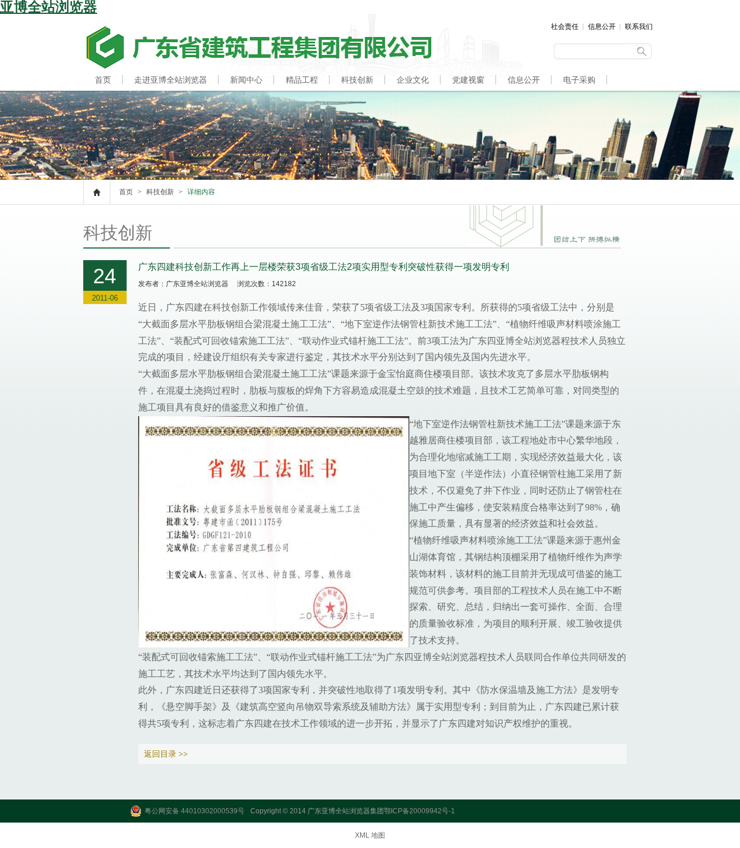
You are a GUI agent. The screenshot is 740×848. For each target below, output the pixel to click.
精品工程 (302, 79)
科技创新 (357, 79)
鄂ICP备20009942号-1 (419, 811)
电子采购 (579, 79)
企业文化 (413, 79)
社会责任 (565, 27)
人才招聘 (111, 101)
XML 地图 (370, 835)
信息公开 (602, 27)
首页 (103, 79)
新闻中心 (246, 79)
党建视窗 (468, 79)
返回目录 (166, 753)
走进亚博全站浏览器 (170, 79)
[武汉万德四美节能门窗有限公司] (257, 68)
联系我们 (639, 27)
